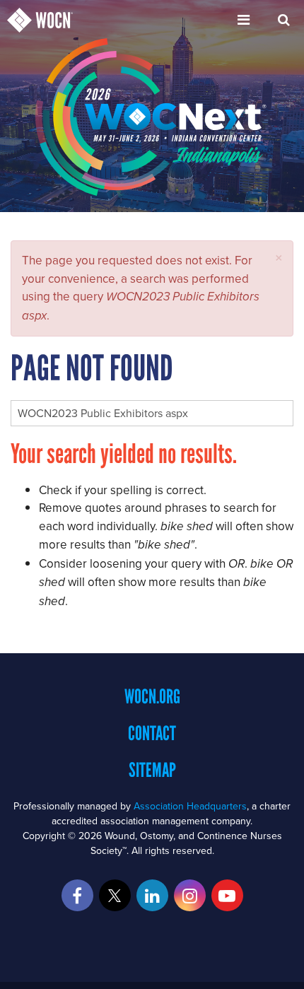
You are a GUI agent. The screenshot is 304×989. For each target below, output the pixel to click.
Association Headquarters (190, 806)
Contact (152, 733)
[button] (279, 257)
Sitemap (152, 770)
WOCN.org (152, 696)
